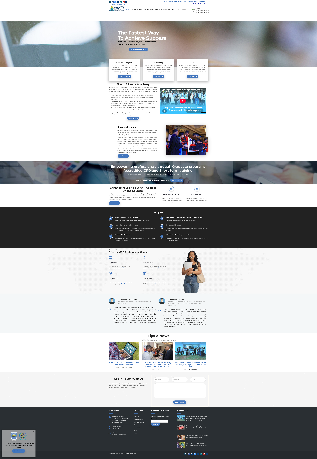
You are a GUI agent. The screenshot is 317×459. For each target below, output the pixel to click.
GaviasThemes (119, 453)
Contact (183, 9)
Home (127, 9)
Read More (155, 284)
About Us (136, 416)
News (154, 367)
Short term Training (139, 422)
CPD (178, 9)
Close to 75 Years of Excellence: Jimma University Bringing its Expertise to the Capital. (196, 418)
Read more (158, 76)
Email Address (155, 419)
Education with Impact (173, 225)
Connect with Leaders (122, 235)
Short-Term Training (169, 9)
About (127, 17)
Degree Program (149, 9)
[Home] (117, 9)
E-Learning (158, 9)
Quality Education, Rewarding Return (127, 217)
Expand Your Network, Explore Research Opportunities (184, 217)
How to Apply (18, 451)
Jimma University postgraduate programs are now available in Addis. (196, 428)
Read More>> (124, 268)
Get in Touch (176, 180)
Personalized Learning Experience (126, 225)
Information (123, 367)
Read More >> (158, 268)
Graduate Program (136, 9)
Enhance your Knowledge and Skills (178, 235)
